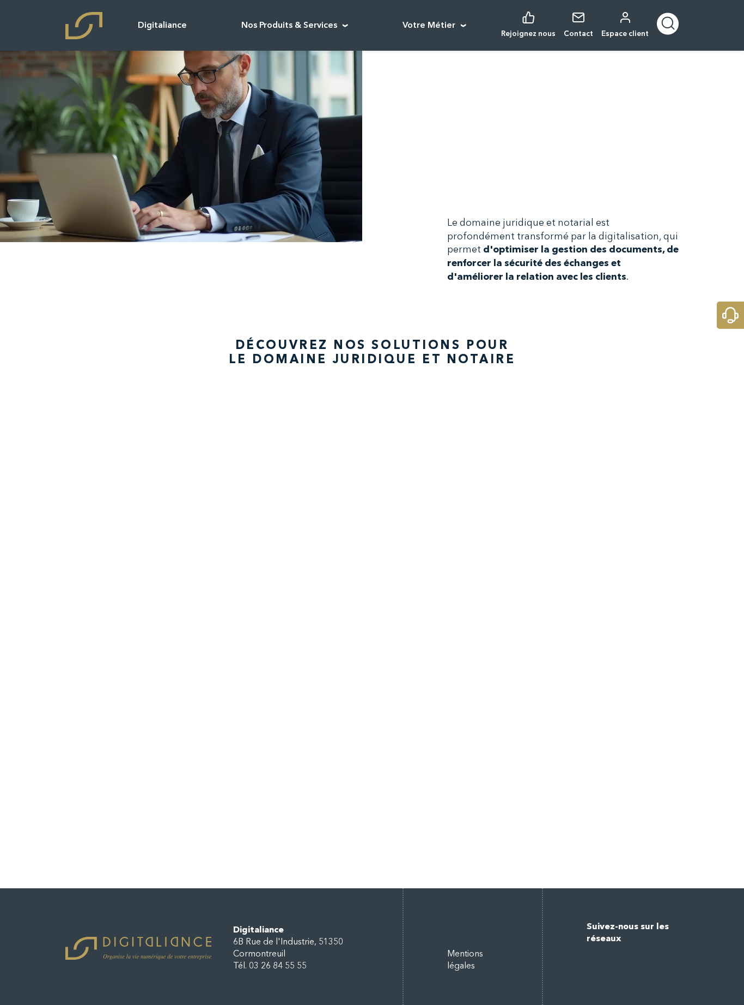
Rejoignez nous (528, 34)
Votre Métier (429, 25)
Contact (578, 34)
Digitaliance (162, 25)
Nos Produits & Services (289, 25)
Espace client (625, 34)
